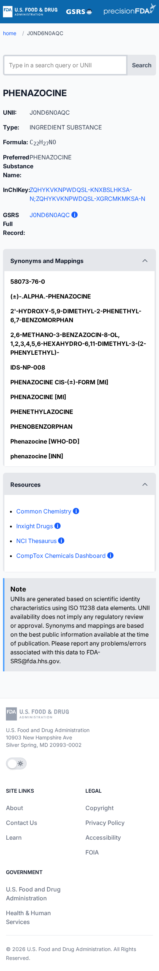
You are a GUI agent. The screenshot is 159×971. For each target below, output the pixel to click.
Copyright (99, 808)
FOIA (92, 852)
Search (142, 65)
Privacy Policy (105, 822)
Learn (14, 837)
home (9, 33)
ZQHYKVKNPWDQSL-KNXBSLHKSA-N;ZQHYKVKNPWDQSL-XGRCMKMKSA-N (87, 194)
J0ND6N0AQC (50, 215)
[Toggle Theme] (16, 763)
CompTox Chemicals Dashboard (61, 555)
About (14, 808)
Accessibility (103, 837)
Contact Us (21, 822)
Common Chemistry (43, 511)
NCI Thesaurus (36, 540)
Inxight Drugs (34, 526)
